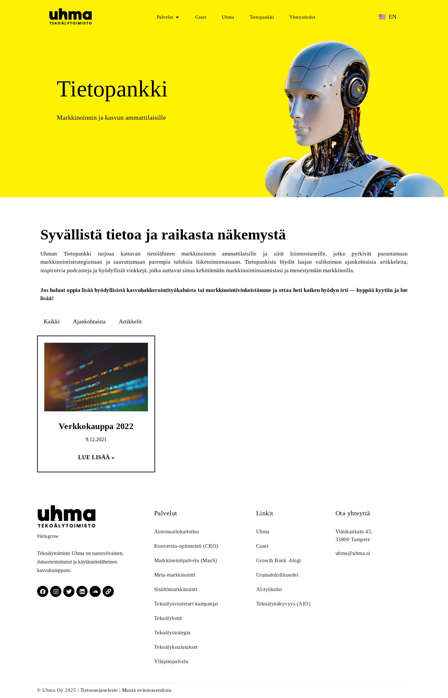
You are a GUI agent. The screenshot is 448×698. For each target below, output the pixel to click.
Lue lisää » (96, 457)
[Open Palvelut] (177, 17)
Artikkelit (130, 321)
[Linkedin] (82, 591)
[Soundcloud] (95, 591)
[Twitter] (68, 591)
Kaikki (52, 321)
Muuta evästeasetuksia (147, 690)
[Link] (108, 591)
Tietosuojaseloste (99, 690)
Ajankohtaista (89, 321)
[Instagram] (55, 591)
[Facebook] (42, 591)
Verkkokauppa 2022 (96, 426)
